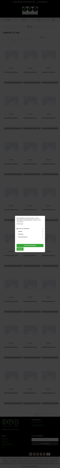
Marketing (20, 234)
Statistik (20, 231)
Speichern (20, 249)
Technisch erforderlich (23, 228)
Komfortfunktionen (22, 237)
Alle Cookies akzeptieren (30, 245)
